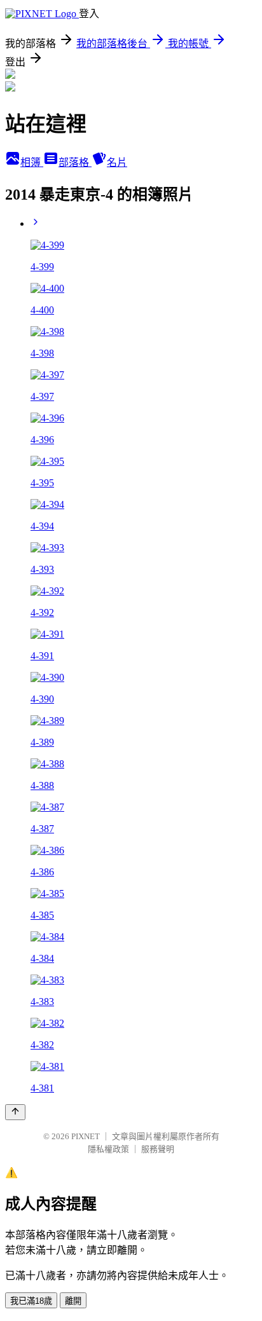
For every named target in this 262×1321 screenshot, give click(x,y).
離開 (73, 1301)
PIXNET (85, 1136)
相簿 (31, 162)
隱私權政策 (108, 1149)
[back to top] (15, 1112)
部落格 (75, 162)
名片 (117, 162)
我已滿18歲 (31, 1301)
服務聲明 (157, 1149)
